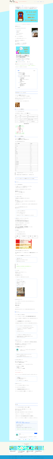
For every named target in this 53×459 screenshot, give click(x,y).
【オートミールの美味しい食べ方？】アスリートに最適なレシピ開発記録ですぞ (25, 65)
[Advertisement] (26, 397)
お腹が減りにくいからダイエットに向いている (24, 79)
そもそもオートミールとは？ (21, 72)
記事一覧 (41, 1)
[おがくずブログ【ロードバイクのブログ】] (13, 1)
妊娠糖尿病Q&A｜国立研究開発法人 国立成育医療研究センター (23, 266)
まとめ (19, 87)
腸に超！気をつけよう (22, 84)
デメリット (21, 82)
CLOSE (34, 70)
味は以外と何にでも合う (22, 81)
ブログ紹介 (38, 1)
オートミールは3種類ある (22, 73)
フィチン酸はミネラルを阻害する (23, 83)
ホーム (35, 1)
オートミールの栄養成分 (22, 74)
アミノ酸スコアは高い (22, 78)
